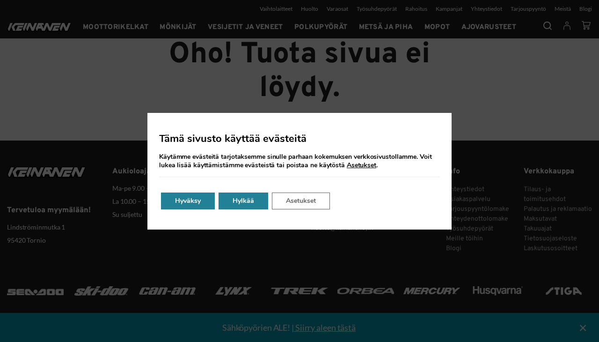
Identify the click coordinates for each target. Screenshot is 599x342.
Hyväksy (188, 200)
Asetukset (361, 165)
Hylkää (243, 200)
